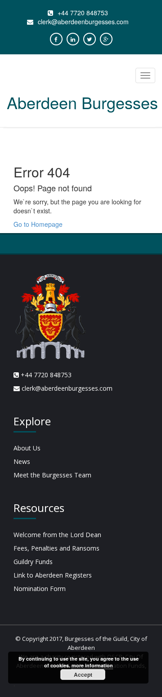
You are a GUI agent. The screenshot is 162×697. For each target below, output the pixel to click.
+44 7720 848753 (83, 12)
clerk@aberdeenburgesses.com (83, 21)
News (22, 461)
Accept (83, 675)
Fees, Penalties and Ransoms (56, 548)
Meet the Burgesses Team (52, 475)
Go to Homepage (38, 224)
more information (92, 665)
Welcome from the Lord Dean (57, 534)
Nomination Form (40, 588)
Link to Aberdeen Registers (53, 575)
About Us (27, 448)
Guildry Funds (33, 561)
